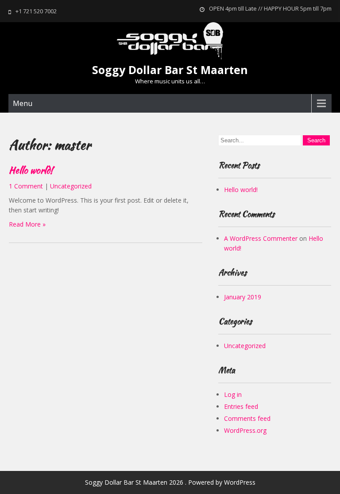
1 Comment (26, 186)
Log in (233, 394)
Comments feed (247, 418)
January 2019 (242, 297)
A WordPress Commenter (261, 238)
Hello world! (31, 170)
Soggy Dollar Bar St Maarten (170, 69)
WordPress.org (245, 430)
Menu (22, 103)
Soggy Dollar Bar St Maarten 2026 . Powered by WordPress (170, 482)
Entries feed (241, 406)
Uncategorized (71, 186)
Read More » (27, 224)
